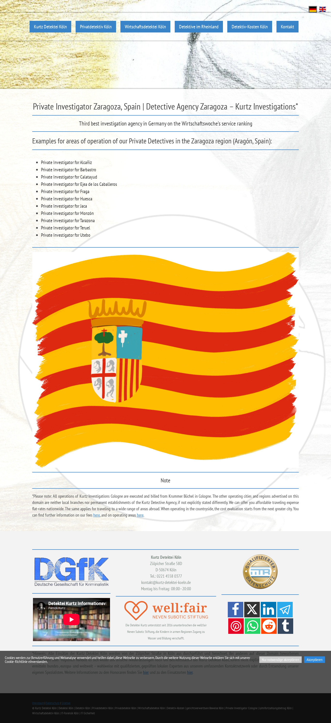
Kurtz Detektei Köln (50, 27)
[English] (322, 9)
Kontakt (287, 27)
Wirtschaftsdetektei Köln (145, 27)
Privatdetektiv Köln (96, 27)
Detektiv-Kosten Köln (250, 27)
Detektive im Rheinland (199, 27)
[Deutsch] (313, 9)
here (96, 515)
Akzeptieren (315, 659)
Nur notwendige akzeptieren (280, 659)
